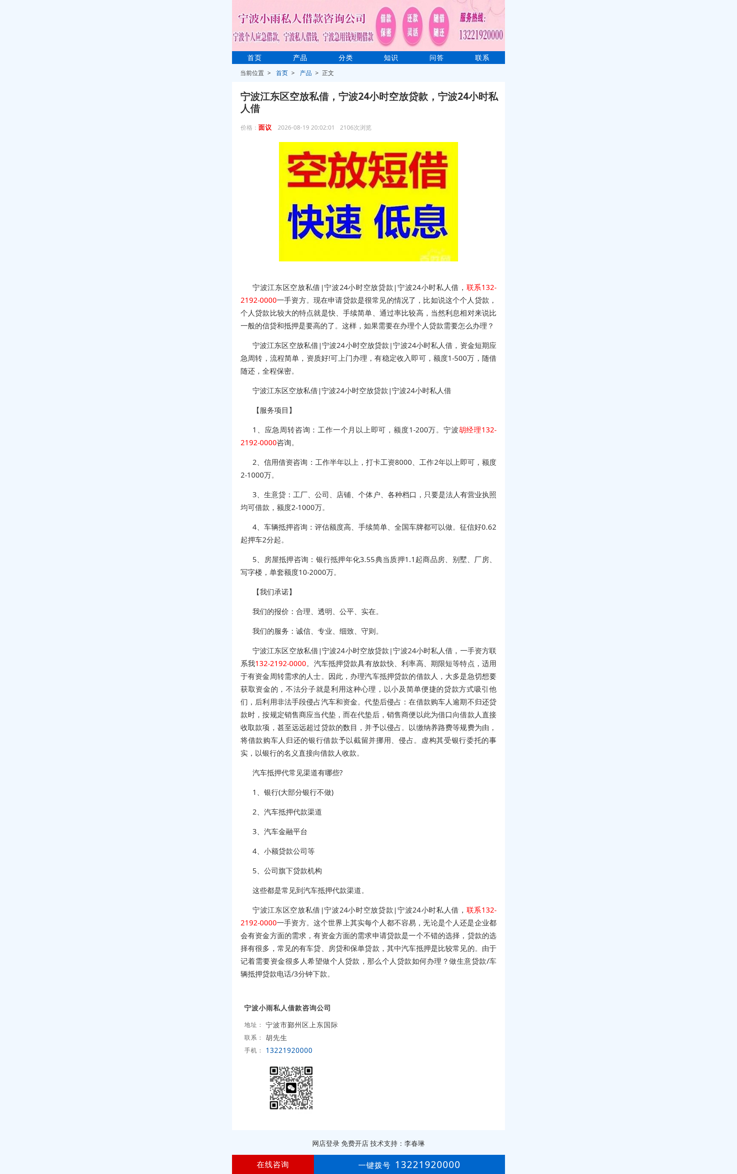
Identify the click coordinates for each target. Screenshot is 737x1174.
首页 (254, 57)
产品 (300, 57)
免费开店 (354, 1143)
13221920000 (289, 1050)
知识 (391, 57)
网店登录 (325, 1143)
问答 (436, 57)
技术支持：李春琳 (397, 1143)
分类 (346, 57)
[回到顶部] (726, 1141)
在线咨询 (273, 1164)
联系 (482, 57)
